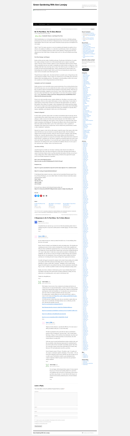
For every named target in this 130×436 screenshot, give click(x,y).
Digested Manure (50, 212)
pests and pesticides (86, 110)
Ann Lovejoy (48, 33)
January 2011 (85, 343)
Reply (39, 231)
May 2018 (84, 236)
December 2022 (85, 169)
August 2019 (85, 218)
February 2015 (85, 283)
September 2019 (85, 216)
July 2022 (84, 175)
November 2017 (85, 243)
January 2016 (85, 270)
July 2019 (84, 219)
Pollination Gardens (86, 116)
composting (46, 211)
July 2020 (84, 204)
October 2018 (85, 230)
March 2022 (85, 180)
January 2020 (85, 211)
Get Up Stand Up (92, 34)
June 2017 (84, 249)
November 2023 (85, 157)
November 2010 (85, 346)
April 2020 (85, 208)
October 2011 (85, 332)
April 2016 (85, 266)
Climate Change (85, 78)
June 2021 (84, 191)
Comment (37, 391)
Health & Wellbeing (57, 211)
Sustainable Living (86, 131)
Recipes (84, 122)
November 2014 (85, 287)
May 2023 (84, 163)
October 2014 (85, 288)
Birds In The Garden (86, 75)
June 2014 (84, 293)
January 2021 (85, 197)
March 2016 (85, 268)
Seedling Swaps (85, 126)
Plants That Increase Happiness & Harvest (69, 28)
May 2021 (84, 192)
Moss (84, 104)
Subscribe (85, 69)
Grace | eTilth (41, 236)
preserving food (85, 119)
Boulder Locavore (86, 360)
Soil (61, 211)
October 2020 (85, 200)
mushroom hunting (86, 105)
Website (36, 415)
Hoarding (84, 102)
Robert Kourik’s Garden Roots (88, 363)
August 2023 (85, 160)
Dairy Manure (43, 212)
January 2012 (85, 329)
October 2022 (85, 171)
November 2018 (85, 229)
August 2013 (85, 305)
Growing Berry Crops (86, 98)
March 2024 (85, 152)
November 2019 (85, 214)
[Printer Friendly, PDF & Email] (38, 36)
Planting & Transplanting (87, 115)
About (48, 24)
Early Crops (85, 86)
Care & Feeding (85, 77)
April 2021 (85, 193)
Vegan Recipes (85, 136)
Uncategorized (85, 135)
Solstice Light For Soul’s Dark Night (89, 47)
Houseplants (85, 103)
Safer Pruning (85, 125)
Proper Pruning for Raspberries (88, 120)
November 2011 (85, 331)
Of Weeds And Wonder (90, 37)
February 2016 (85, 269)
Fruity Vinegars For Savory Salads (88, 50)
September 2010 (85, 348)
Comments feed (85, 355)
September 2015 (85, 275)
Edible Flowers (85, 88)
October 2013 (85, 303)
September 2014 (85, 290)
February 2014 (85, 298)
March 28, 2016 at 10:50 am (43, 223)
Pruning (84, 121)
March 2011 (85, 341)
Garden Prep (50, 211)
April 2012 (85, 325)
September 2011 (85, 334)
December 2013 (85, 301)
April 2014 (85, 296)
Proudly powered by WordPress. (88, 432)
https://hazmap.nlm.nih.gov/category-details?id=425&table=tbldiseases (57, 307)
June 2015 (84, 279)
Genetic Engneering (86, 96)
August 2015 (85, 276)
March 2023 (85, 165)
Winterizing (85, 138)
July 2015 (84, 277)
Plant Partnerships (86, 114)
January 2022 (85, 182)
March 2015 (85, 282)
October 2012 (85, 318)
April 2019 (85, 222)
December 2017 (85, 242)
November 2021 (85, 185)
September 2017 (85, 246)
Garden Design (85, 92)
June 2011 (84, 337)
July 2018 (84, 233)
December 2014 (85, 286)
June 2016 (84, 264)
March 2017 (85, 253)
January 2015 (85, 285)
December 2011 (85, 330)
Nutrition (84, 109)
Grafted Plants (85, 97)
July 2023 (84, 161)
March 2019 (85, 224)
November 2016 (85, 258)
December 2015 (85, 271)
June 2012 (84, 323)
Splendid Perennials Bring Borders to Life (43, 28)
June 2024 (84, 148)
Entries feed (85, 354)
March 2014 (85, 297)
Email (36, 411)
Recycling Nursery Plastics (87, 124)
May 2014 (84, 294)
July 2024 (84, 147)
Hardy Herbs (85, 99)
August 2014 (85, 291)
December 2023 (85, 155)
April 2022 (85, 179)
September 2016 (85, 260)
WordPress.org (85, 357)
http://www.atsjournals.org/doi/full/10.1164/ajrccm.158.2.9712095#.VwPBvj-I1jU (59, 310)
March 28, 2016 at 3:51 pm (43, 237)
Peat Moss (55, 212)
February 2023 (85, 166)
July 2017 (84, 248)
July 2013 (84, 307)
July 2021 (84, 190)
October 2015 (85, 274)
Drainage (84, 85)
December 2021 (85, 183)
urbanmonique (85, 364)
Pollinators (84, 118)
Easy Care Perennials (86, 87)
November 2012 (85, 316)
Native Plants (85, 107)
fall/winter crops (85, 89)
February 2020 (85, 210)
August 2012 (85, 320)
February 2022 (85, 181)
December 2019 (85, 213)
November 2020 (85, 199)
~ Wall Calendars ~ (42, 24)
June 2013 (84, 308)
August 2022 (85, 174)
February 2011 (85, 342)
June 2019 (84, 220)
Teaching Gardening (86, 132)
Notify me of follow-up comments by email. (43, 421)
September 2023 (85, 159)
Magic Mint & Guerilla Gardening (88, 51)
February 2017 (85, 254)
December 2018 (85, 227)
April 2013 (85, 310)
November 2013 (85, 302)
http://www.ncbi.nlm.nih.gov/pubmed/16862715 (52, 304)
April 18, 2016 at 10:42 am (54, 366)
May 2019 (84, 221)
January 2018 (85, 241)
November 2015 (85, 272)
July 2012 (84, 321)
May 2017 (84, 251)
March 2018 (85, 238)
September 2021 (85, 187)
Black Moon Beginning (87, 48)
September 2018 (85, 231)
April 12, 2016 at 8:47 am (50, 323)
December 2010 (85, 344)
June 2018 (84, 235)
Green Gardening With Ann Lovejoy (50, 4)
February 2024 (85, 153)
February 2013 (85, 313)
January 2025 (85, 144)
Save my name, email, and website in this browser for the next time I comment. (50, 420)
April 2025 (85, 142)
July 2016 (84, 263)
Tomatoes (84, 133)
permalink (65, 212)
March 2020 (85, 209)
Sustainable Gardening (67, 211)
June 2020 (84, 205)
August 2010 (85, 349)
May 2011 (84, 338)
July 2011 (84, 336)
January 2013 (85, 314)
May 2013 (84, 309)
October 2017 (85, 244)
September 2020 (85, 202)
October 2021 (85, 186)
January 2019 (85, 226)
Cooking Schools (86, 81)
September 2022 (85, 172)
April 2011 (85, 340)
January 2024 (85, 154)
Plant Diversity (85, 113)
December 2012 (85, 315)
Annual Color (85, 74)
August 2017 (85, 247)
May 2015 (84, 280)
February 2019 (85, 225)
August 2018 (85, 232)
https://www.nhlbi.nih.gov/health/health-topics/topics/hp (54, 313)
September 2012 (85, 319)
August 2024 (85, 146)
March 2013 (85, 312)
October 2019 (85, 215)
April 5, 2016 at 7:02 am (46, 283)
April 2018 (85, 237)
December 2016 (85, 257)
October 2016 (85, 259)
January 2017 (85, 255)
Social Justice (85, 127)
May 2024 (84, 149)
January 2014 (85, 299)
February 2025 (85, 143)
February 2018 (85, 240)
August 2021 (85, 188)
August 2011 (85, 335)
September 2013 (85, 304)
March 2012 (85, 326)
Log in (84, 353)
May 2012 (84, 324)
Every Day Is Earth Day (90, 33)
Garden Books (85, 91)
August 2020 (85, 203)
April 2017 (85, 252)
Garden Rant (85, 362)
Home (36, 24)
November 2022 (85, 170)
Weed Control (85, 137)
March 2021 (85, 194)
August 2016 (85, 262)
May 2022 (84, 177)
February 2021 (85, 196)
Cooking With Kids (86, 82)
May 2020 (84, 207)
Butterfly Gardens (86, 76)
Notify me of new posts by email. (41, 423)
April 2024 (85, 150)
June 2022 (84, 176)
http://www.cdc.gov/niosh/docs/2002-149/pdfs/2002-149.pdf (55, 317)
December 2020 (85, 198)
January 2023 (85, 168)
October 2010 (85, 347)
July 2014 (84, 292)
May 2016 (84, 265)
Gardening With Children (87, 94)
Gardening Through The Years (88, 52)
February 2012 (85, 327)
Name (36, 407)
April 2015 (85, 281)
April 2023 (85, 164)
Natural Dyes (85, 108)
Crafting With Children (86, 83)
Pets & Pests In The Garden (87, 111)
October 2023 (85, 158)
